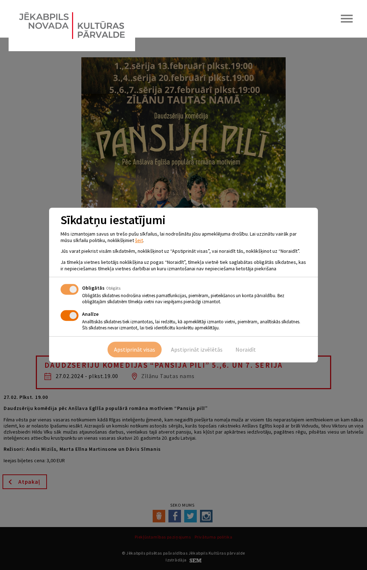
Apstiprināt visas (134, 349)
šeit (139, 240)
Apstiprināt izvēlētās (197, 349)
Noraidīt (245, 349)
